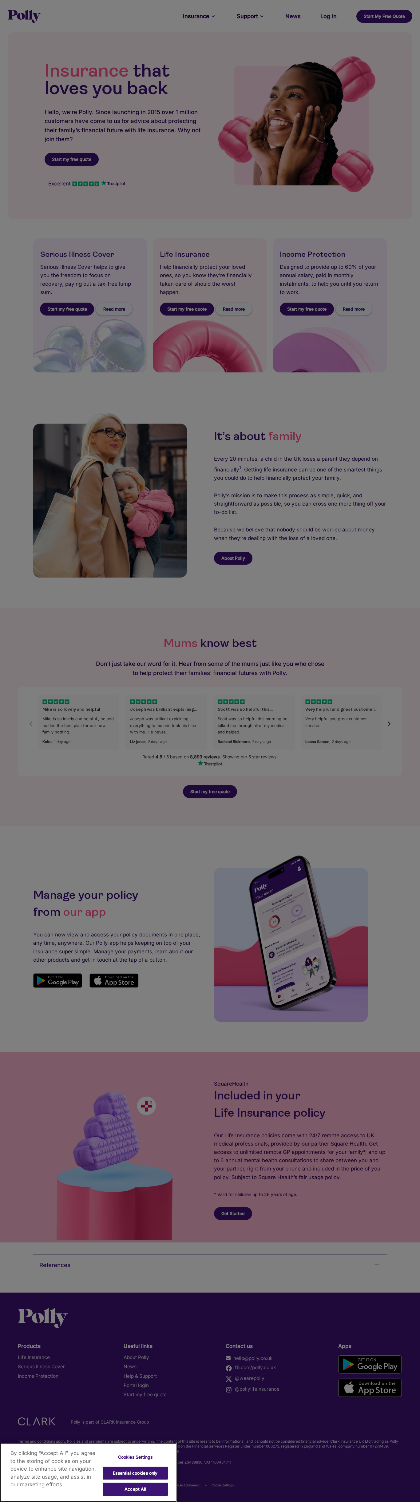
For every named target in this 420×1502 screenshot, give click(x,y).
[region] (88, 1472)
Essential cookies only (135, 1473)
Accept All (135, 1489)
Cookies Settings (135, 1457)
